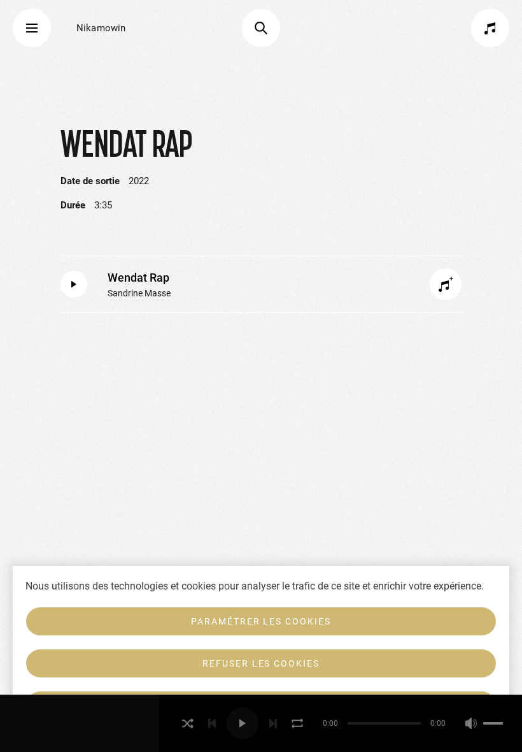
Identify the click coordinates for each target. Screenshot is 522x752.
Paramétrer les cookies (261, 621)
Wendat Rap (138, 277)
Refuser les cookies (261, 663)
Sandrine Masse (139, 293)
